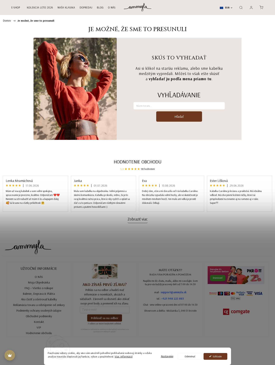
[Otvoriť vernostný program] (9, 355)
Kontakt (39, 322)
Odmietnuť (190, 356)
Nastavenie (167, 356)
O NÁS (39, 277)
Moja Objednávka (39, 282)
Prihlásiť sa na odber (104, 318)
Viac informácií (124, 356)
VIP (39, 327)
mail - (170, 292)
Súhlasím (217, 356)
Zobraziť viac (138, 219)
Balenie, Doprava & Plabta (39, 293)
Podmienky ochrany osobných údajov (38, 310)
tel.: (170, 298)
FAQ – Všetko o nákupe (39, 288)
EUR (227, 7)
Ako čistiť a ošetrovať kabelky (39, 299)
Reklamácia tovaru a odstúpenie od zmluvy (39, 305)
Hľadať (179, 116)
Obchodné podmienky (39, 316)
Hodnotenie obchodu (137, 162)
